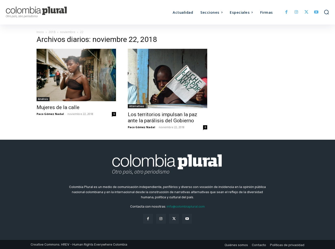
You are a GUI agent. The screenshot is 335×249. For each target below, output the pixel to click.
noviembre (67, 32)
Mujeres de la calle (58, 107)
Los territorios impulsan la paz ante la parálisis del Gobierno (162, 118)
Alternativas (136, 106)
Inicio (40, 32)
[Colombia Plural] (46, 12)
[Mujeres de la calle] (76, 75)
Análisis (43, 99)
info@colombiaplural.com (186, 206)
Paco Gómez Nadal (50, 114)
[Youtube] (316, 12)
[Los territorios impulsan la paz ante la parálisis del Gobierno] (167, 78)
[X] (306, 12)
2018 (52, 32)
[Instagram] (296, 12)
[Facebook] (286, 12)
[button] (326, 12)
